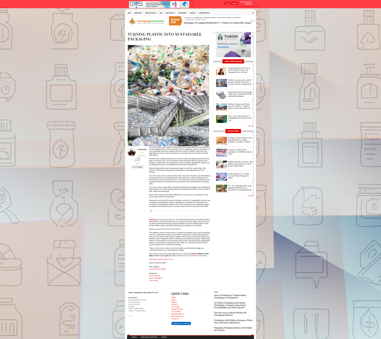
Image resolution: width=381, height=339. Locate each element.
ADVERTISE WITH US (204, 13)
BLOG (161, 13)
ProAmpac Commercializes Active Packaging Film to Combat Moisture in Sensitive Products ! (240, 140)
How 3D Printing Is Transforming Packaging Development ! (230, 296)
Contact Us (175, 319)
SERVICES (192, 13)
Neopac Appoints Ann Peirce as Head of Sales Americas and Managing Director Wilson (239, 70)
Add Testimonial (177, 316)
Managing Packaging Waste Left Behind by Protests (233, 328)
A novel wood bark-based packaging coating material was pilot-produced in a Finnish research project (217, 23)
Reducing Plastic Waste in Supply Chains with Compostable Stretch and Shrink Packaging (240, 94)
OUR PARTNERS (182, 13)
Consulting (175, 307)
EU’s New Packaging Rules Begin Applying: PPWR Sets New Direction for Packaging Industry (240, 188)
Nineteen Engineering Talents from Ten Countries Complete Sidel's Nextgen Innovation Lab (239, 106)
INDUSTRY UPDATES (150, 13)
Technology (153, 280)
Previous (186, 4)
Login (227, 3)
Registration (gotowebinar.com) (161, 259)
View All (250, 126)
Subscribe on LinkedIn (181, 323)
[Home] (146, 21)
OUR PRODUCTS (170, 13)
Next (188, 4)
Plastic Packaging (155, 278)
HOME (129, 13)
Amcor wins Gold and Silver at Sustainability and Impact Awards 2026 (240, 118)
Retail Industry (154, 276)
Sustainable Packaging (157, 269)
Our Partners (176, 311)
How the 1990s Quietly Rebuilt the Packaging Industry (230, 313)
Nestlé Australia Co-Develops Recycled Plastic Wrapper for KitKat (238, 176)
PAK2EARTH (192, 256)
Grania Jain (141, 149)
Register (235, 3)
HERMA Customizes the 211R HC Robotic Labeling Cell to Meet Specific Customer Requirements (240, 82)
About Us (174, 304)
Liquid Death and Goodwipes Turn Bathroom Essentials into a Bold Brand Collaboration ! (240, 164)
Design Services (177, 309)
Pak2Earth (153, 219)
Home (173, 297)
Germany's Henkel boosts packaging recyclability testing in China (240, 152)
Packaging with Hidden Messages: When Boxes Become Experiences (233, 321)
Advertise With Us (177, 314)
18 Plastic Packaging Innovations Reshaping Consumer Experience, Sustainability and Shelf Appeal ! (230, 305)
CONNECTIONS (137, 13)
